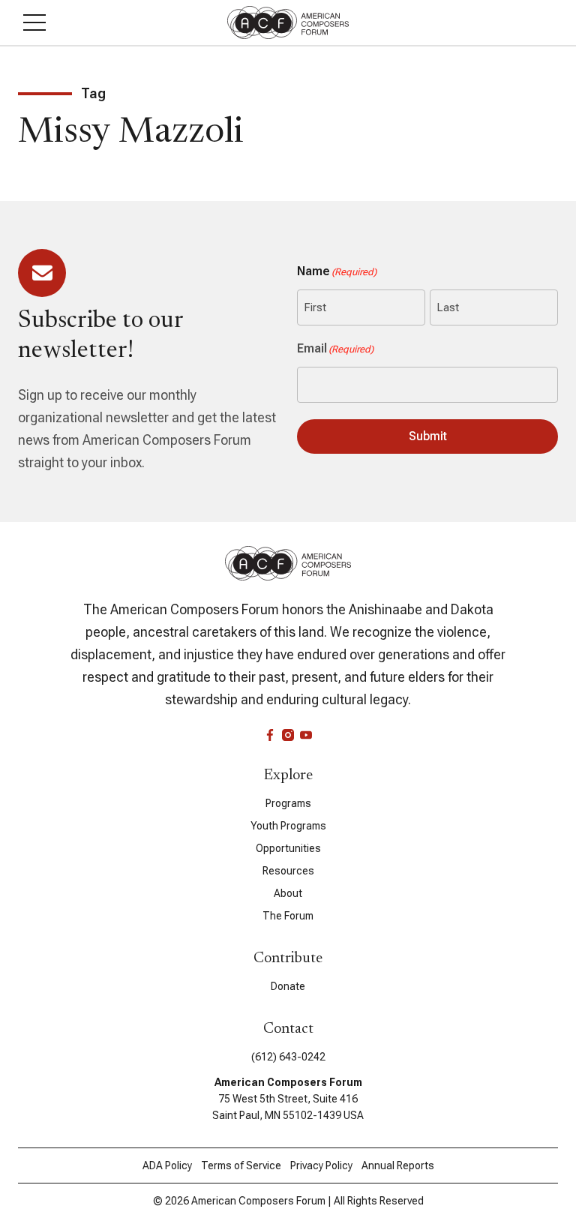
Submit (428, 436)
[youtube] (306, 735)
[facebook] (270, 735)
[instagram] (288, 735)
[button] (34, 22)
